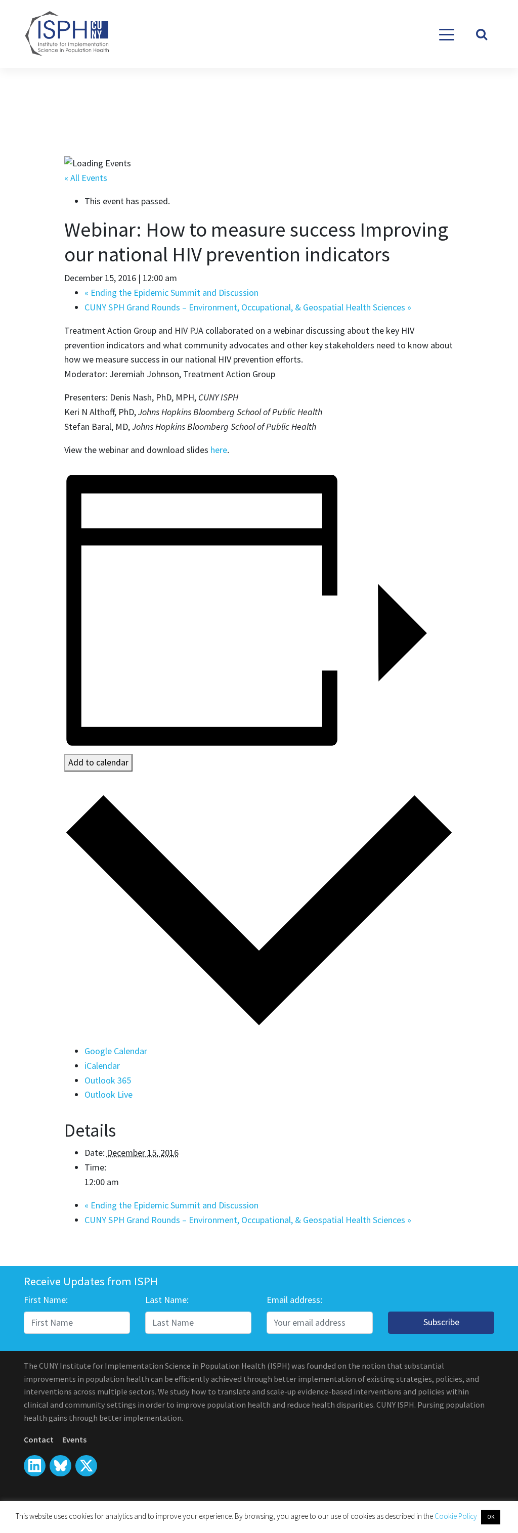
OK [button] (490, 1516)
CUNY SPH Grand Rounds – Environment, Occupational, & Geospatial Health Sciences (247, 307)
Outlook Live (108, 1094)
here (218, 450)
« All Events (85, 178)
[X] (60, 1466)
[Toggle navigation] (447, 34)
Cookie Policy (457, 1516)
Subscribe (441, 1322)
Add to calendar (98, 762)
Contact (39, 1439)
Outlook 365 (107, 1080)
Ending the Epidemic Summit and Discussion (171, 292)
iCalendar (102, 1065)
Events (74, 1439)
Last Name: (167, 1299)
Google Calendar (115, 1051)
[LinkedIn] (35, 1466)
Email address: (294, 1299)
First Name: (46, 1299)
